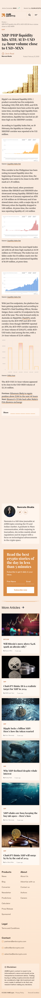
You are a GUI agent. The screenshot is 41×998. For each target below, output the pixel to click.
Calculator (6, 903)
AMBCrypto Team (9, 693)
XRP (3, 29)
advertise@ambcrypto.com (15, 954)
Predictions (6, 898)
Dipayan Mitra (8, 651)
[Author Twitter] (20, 512)
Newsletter (6, 893)
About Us (24, 876)
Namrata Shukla (7, 56)
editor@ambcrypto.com (14, 948)
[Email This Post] (28, 411)
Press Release (7, 909)
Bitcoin (6, 639)
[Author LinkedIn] (25, 512)
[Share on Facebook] (12, 411)
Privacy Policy (19, 992)
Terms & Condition (33, 992)
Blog (3, 882)
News (4, 876)
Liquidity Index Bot (14, 164)
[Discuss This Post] (33, 411)
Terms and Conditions (10, 928)
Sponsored (6, 914)
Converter (6, 887)
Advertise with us (27, 882)
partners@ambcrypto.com (15, 941)
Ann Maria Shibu (9, 862)
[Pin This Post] (22, 411)
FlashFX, (26, 318)
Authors (23, 893)
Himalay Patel (8, 777)
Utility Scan (11, 375)
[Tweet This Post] (17, 411)
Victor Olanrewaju (9, 735)
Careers (23, 898)
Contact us (24, 887)
